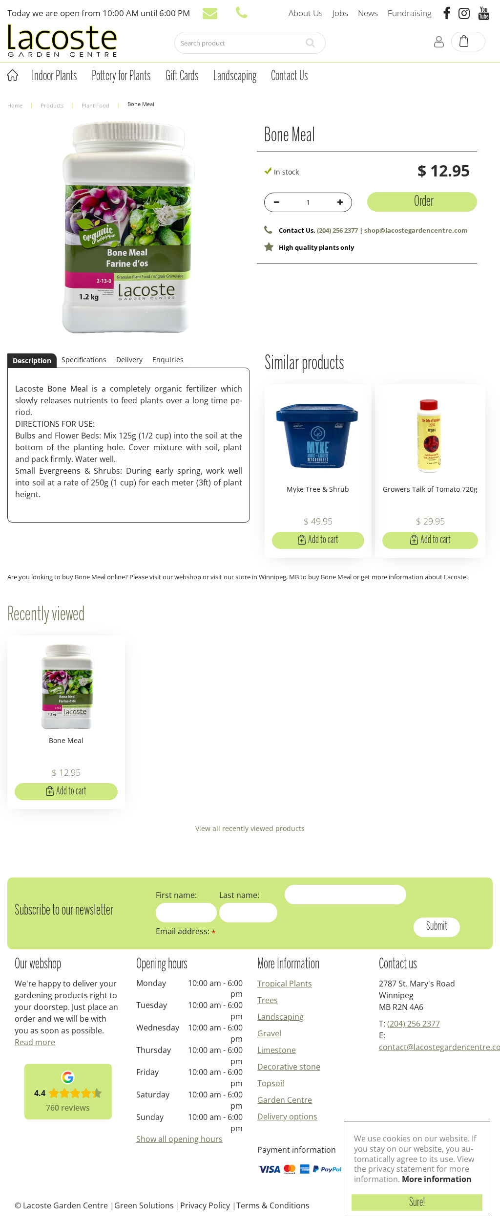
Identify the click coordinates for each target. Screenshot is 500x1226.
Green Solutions (144, 1205)
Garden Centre (284, 1100)
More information (437, 1179)
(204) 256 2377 (337, 230)
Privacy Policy (205, 1205)
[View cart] (469, 42)
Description (32, 360)
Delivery (129, 359)
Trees (267, 1000)
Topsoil (270, 1083)
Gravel (269, 1033)
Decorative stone (288, 1066)
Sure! (417, 1202)
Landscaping (280, 1016)
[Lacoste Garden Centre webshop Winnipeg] (62, 39)
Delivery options (287, 1116)
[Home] (12, 75)
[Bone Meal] (124, 235)
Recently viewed (45, 615)
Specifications (84, 359)
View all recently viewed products (250, 828)
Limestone (276, 1050)
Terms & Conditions (273, 1205)
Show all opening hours (179, 1139)
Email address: (186, 931)
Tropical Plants (284, 983)
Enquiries (168, 359)
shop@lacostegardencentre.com (416, 230)
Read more (35, 1042)
